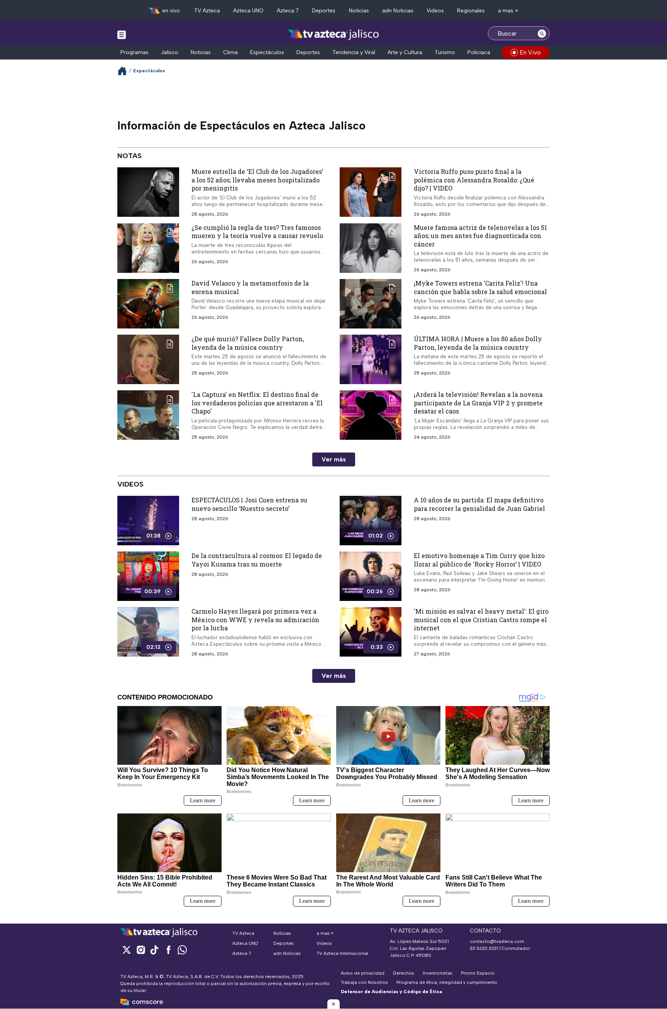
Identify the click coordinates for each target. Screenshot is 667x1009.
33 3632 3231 (484, 948)
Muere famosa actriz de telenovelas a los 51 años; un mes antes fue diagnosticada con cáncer (480, 235)
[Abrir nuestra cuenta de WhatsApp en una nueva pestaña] (182, 950)
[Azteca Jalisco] (333, 34)
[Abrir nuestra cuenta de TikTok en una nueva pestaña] (154, 950)
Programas (134, 52)
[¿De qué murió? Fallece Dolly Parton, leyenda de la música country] (148, 359)
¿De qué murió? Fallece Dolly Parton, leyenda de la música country (247, 343)
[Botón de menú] (121, 34)
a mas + (508, 10)
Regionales (471, 10)
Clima (230, 52)
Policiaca (478, 52)
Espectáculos (267, 52)
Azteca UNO (248, 10)
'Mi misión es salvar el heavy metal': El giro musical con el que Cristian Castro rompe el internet (481, 619)
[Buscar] (542, 33)
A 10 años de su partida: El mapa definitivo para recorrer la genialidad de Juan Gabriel (479, 504)
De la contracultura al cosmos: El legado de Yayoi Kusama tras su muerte (256, 559)
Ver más (334, 459)
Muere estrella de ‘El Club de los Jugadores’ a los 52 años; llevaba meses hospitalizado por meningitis (257, 179)
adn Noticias (397, 10)
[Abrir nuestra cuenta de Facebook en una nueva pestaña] (168, 950)
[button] (333, 1004)
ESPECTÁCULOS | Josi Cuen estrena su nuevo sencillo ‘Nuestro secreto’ (249, 504)
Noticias (359, 10)
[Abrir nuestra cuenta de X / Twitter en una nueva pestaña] (126, 950)
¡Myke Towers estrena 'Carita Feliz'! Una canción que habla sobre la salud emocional (480, 287)
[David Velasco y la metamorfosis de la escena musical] (148, 303)
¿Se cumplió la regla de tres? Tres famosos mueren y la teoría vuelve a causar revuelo (257, 231)
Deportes (323, 10)
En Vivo (530, 52)
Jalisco (169, 52)
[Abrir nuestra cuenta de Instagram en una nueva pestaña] (140, 950)
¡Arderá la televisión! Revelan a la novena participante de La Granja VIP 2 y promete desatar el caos (478, 402)
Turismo (445, 52)
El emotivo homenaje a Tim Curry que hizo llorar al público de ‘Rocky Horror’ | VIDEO (479, 559)
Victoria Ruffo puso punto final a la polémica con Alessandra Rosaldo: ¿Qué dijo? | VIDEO (474, 179)
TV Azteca (207, 10)
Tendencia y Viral (353, 52)
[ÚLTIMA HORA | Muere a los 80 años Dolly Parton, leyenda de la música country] (370, 359)
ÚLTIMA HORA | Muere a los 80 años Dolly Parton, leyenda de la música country (478, 343)
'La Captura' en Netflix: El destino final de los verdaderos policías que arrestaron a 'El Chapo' (257, 402)
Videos (435, 10)
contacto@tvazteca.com (497, 941)
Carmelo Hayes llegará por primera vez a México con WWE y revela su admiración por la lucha (255, 619)
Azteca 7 (288, 10)
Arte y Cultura (405, 52)
